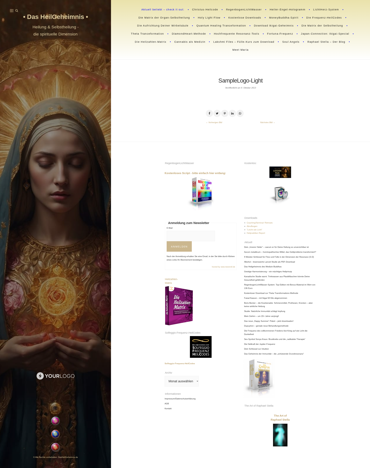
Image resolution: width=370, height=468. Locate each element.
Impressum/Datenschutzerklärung (180, 398)
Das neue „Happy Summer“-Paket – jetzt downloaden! (269, 321)
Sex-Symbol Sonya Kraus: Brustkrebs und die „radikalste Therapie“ (274, 339)
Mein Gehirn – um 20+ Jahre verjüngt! (261, 316)
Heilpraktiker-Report (256, 233)
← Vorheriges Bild (214, 122)
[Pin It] (224, 113)
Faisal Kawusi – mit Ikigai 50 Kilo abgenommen (265, 298)
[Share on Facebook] (209, 113)
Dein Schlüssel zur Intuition (256, 349)
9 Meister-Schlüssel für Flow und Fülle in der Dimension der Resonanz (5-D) (279, 257)
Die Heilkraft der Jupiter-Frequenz (259, 344)
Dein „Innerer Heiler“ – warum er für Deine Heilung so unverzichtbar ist (276, 247)
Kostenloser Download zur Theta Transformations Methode (271, 293)
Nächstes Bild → (267, 122)
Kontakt (168, 408)
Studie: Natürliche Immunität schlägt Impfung (264, 311)
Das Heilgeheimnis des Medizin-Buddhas (263, 266)
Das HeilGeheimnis (56, 16)
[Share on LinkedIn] (232, 113)
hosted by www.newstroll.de (223, 267)
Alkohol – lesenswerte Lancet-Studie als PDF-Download (269, 262)
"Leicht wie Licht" (254, 229)
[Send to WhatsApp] (240, 113)
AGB (167, 403)
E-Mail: (170, 228)
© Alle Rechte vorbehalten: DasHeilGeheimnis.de (55, 457)
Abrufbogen (252, 226)
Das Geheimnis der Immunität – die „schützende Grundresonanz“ (274, 354)
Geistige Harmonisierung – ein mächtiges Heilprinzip (268, 271)
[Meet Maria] (56, 398)
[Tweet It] (217, 113)
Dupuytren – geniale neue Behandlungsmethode (266, 326)
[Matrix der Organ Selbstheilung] (298, 379)
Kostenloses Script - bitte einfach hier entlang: (195, 173)
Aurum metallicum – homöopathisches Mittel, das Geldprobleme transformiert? (280, 252)
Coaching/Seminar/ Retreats (260, 223)
